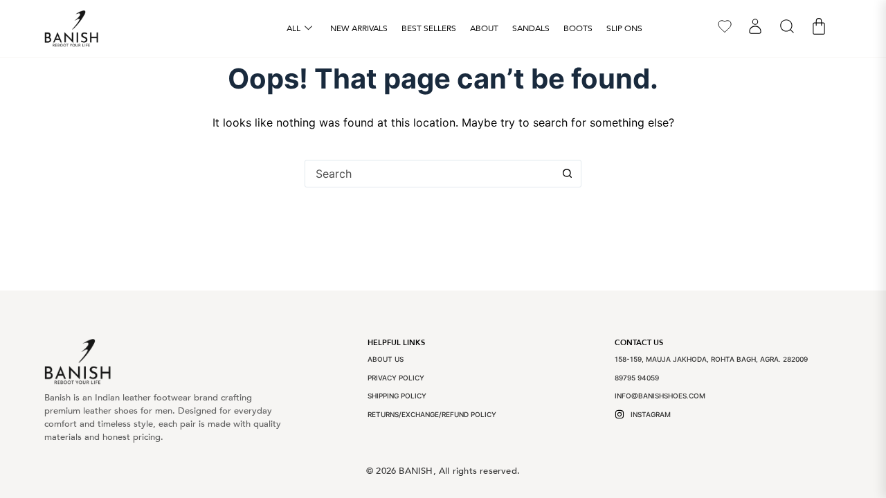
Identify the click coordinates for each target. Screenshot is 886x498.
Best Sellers (428, 28)
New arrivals (359, 28)
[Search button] (567, 173)
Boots (578, 28)
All (293, 28)
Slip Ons (624, 28)
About (484, 28)
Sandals (531, 28)
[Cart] (819, 26)
